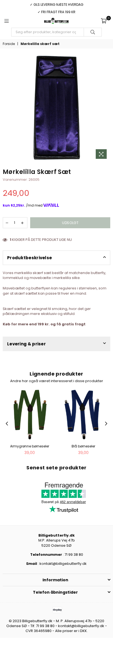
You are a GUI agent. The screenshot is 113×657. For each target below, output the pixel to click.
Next (106, 424)
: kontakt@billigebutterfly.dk (62, 563)
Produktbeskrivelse (29, 258)
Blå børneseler (83, 446)
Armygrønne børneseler (29, 446)
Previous (7, 424)
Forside (9, 44)
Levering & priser (26, 344)
